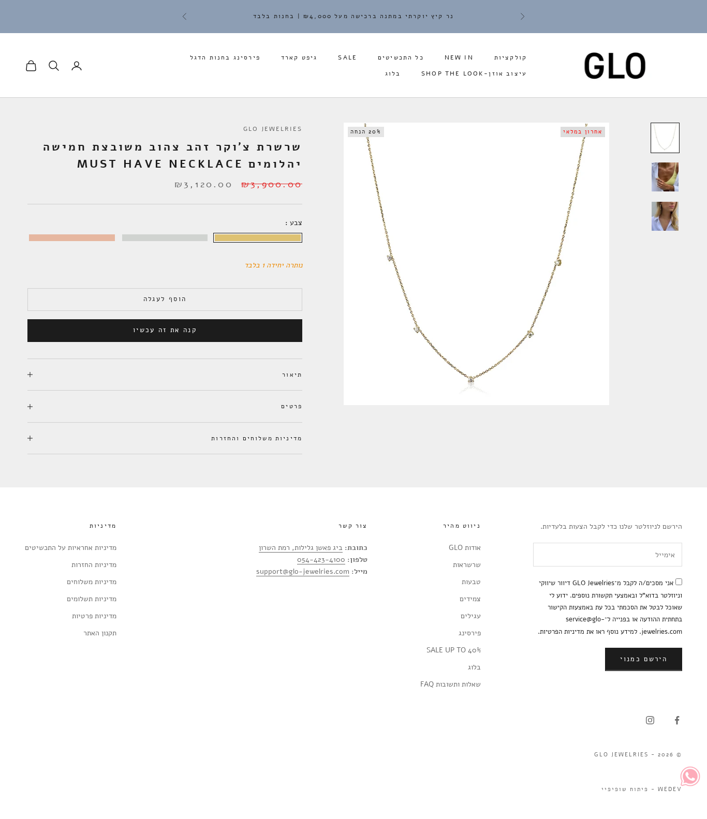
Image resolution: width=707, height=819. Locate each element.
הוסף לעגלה (164, 299)
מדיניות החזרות (93, 565)
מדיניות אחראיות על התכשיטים (70, 548)
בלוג (393, 73)
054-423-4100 (321, 559)
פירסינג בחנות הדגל (225, 57)
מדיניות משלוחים (91, 582)
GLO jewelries (272, 129)
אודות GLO (465, 548)
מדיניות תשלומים (91, 599)
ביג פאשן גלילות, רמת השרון (301, 548)
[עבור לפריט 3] (665, 216)
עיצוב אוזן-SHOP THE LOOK (474, 73)
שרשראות (467, 565)
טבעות (471, 582)
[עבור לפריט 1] (665, 138)
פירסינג (470, 633)
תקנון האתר (99, 633)
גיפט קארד (299, 57)
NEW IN (459, 57)
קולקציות (510, 57)
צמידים (470, 599)
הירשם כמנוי (643, 659)
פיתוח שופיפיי (625, 789)
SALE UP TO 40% (453, 650)
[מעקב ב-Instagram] (650, 720)
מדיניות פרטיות (94, 616)
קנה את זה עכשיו (165, 330)
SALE (347, 57)
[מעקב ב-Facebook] (677, 720)
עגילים (471, 616)
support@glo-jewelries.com (302, 571)
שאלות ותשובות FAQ (450, 684)
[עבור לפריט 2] (665, 176)
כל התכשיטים (401, 57)
